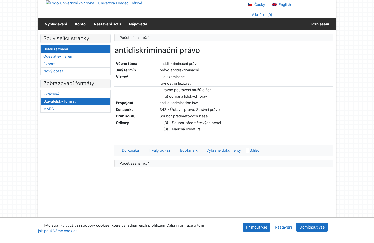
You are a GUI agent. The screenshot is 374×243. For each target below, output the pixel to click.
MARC (48, 109)
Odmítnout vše (312, 227)
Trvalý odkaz (158, 150)
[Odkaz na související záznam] (161, 76)
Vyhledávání (56, 24)
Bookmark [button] (188, 150)
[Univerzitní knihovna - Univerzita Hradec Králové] (94, 3)
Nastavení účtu (107, 24)
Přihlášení (319, 24)
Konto (80, 24)
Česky (259, 4)
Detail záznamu (56, 49)
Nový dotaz (53, 71)
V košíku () (261, 14)
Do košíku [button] (129, 150)
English (284, 4)
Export (49, 64)
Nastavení (283, 227)
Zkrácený (51, 94)
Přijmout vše (256, 227)
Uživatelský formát (59, 101)
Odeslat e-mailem (58, 56)
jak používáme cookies (57, 231)
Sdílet (254, 150)
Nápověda (138, 24)
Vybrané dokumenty (223, 150)
